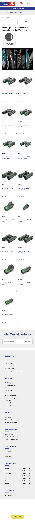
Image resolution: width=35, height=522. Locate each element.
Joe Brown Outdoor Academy (12, 439)
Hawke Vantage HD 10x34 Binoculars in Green (7, 189)
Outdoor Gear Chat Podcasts (12, 436)
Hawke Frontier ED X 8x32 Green (9, 93)
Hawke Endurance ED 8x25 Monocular (24, 283)
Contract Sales (8, 390)
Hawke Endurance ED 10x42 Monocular (8, 220)
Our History (8, 383)
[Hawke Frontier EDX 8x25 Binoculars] (9, 112)
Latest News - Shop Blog (11, 398)
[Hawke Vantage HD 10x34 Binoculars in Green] (9, 175)
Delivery (7, 361)
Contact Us (8, 495)
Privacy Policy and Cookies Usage (14, 371)
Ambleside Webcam (10, 395)
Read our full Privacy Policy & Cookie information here (17, 512)
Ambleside (8, 451)
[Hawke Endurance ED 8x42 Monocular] (25, 207)
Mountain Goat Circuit (11, 422)
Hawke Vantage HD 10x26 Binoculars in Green (7, 252)
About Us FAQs (9, 403)
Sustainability (8, 393)
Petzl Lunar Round (9, 420)
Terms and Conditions (10, 368)
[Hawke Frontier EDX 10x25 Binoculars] (25, 80)
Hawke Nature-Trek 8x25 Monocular (7, 315)
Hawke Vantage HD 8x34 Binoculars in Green (24, 189)
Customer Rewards (10, 385)
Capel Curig (8, 456)
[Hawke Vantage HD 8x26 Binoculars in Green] (25, 238)
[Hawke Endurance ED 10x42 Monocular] (9, 207)
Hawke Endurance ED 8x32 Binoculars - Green (8, 157)
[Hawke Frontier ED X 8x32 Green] (9, 80)
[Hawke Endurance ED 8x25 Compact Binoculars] (25, 144)
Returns (7, 366)
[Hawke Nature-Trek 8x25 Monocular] (9, 301)
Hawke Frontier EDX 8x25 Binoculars (7, 126)
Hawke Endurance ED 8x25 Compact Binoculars (24, 157)
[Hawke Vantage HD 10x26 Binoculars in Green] (9, 238)
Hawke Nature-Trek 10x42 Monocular (7, 283)
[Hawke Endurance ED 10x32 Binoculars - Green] (25, 112)
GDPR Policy (8, 405)
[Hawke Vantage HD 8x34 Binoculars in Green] (25, 175)
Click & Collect (9, 363)
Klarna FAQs (8, 400)
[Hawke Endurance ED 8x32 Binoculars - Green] (9, 144)
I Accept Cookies (17, 516)
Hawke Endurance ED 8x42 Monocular (24, 220)
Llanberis (7, 453)
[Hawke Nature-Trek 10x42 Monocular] (9, 270)
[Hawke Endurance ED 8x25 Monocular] (25, 270)
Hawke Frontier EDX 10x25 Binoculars (24, 94)
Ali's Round (8, 417)
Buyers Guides (9, 434)
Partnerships (8, 388)
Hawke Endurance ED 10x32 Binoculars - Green (24, 126)
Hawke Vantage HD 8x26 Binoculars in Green (23, 252)
